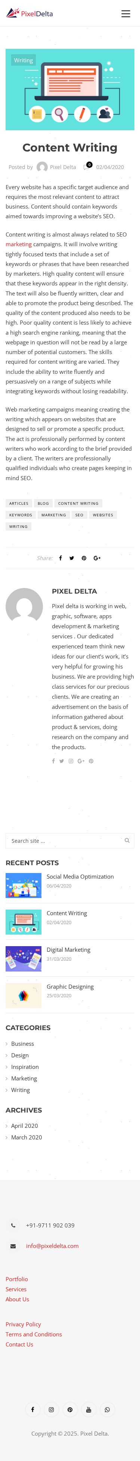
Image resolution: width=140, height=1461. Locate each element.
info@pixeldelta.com (52, 1245)
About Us (17, 1299)
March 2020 (26, 1137)
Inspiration (25, 1066)
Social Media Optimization (80, 876)
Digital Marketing (68, 949)
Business (22, 1043)
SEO (79, 514)
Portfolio (17, 1279)
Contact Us (19, 1344)
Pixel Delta (63, 166)
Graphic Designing (70, 986)
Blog (43, 503)
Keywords (20, 514)
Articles (18, 503)
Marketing (53, 514)
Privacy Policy (23, 1324)
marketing (19, 244)
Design (20, 1055)
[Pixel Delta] (57, 13)
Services (16, 1289)
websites (103, 514)
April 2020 (24, 1125)
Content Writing (78, 503)
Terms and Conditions (34, 1334)
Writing (23, 60)
